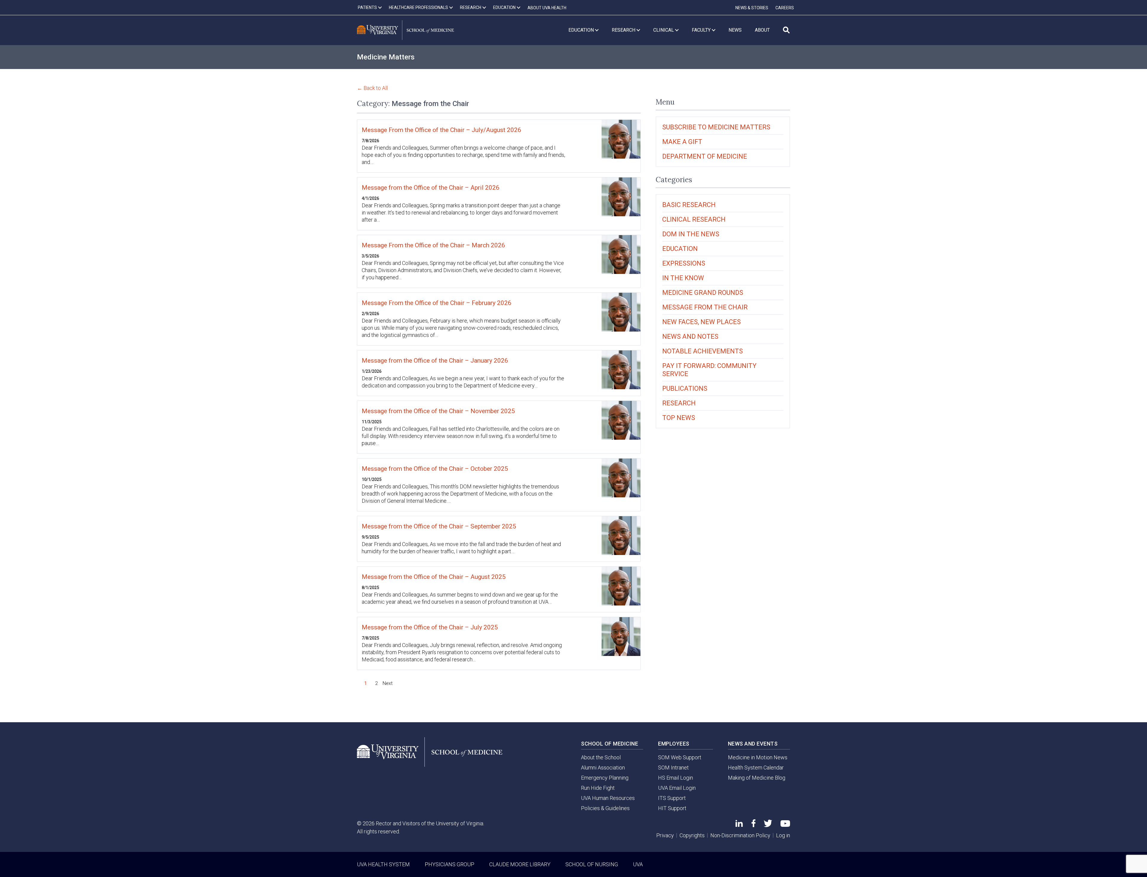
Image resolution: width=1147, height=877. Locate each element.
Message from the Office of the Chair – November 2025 (438, 411)
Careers (784, 7)
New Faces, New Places (701, 322)
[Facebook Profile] (753, 825)
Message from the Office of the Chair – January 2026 (435, 360)
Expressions (683, 263)
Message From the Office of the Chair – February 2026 (436, 302)
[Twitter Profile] (768, 825)
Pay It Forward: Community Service (709, 370)
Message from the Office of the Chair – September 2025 (439, 526)
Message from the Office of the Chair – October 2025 (435, 468)
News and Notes (690, 336)
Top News (678, 417)
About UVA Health (547, 7)
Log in (783, 835)
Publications (684, 388)
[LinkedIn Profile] (739, 825)
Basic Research (689, 204)
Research (679, 403)
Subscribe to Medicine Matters (716, 127)
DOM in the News (690, 234)
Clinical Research (694, 219)
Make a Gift (682, 141)
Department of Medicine (704, 156)
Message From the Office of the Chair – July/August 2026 (441, 130)
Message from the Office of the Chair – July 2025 (430, 627)
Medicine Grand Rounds (702, 292)
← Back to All (372, 88)
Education (680, 248)
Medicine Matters (386, 57)
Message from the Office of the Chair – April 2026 (430, 187)
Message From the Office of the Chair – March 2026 (433, 245)
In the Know (683, 278)
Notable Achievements (702, 351)
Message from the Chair (705, 307)
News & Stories (751, 7)
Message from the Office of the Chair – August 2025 (434, 576)
